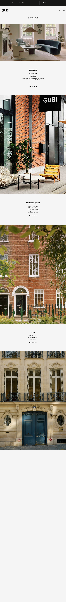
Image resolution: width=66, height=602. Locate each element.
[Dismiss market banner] (63, 3)
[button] (60, 10)
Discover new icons (33, 7)
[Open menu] (64, 10)
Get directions (33, 86)
